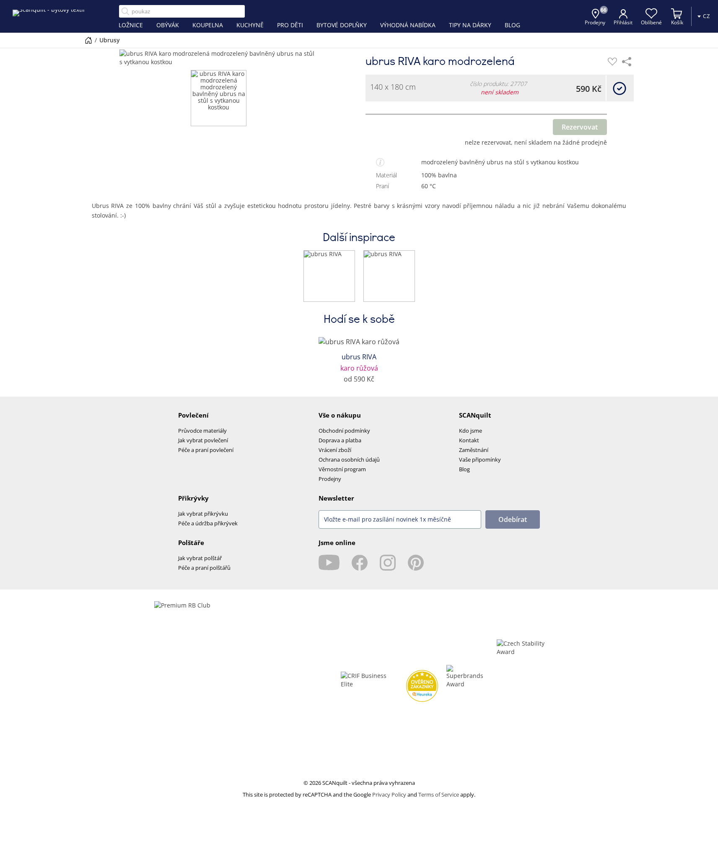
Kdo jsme (470, 430)
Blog (464, 469)
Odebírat (512, 519)
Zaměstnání (473, 450)
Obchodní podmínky (344, 430)
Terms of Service (438, 794)
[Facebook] (360, 563)
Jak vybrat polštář (200, 558)
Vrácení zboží (335, 450)
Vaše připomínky (480, 459)
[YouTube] (329, 563)
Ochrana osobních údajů (349, 459)
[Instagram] (388, 563)
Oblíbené (651, 22)
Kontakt (469, 440)
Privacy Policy (389, 794)
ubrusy (109, 40)
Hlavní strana (88, 40)
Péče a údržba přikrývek (208, 523)
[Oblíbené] (612, 61)
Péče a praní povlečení (205, 450)
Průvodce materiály (202, 430)
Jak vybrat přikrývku (203, 513)
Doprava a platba (340, 440)
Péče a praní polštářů (204, 567)
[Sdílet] (627, 62)
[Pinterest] (416, 563)
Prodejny (330, 479)
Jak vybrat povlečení (203, 440)
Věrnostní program (342, 469)
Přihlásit (623, 22)
